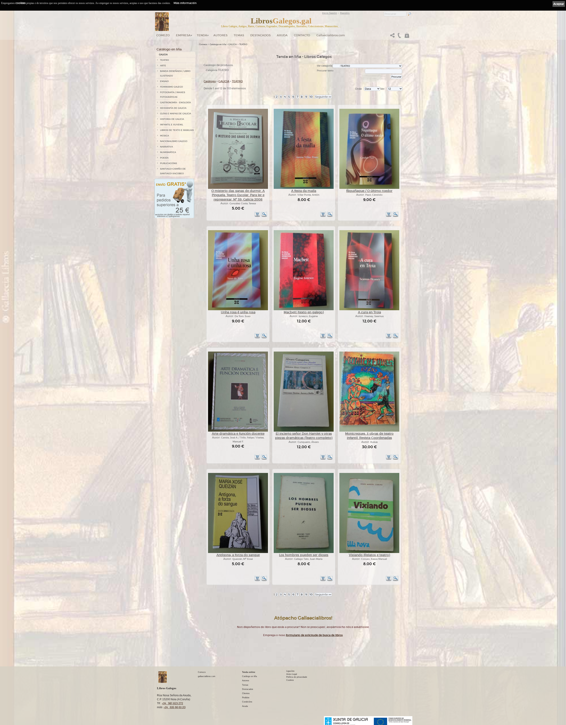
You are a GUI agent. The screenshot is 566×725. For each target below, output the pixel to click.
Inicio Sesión (329, 13)
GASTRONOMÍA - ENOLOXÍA (175, 102)
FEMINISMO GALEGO (171, 86)
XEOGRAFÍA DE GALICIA (173, 108)
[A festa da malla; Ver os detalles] (304, 188)
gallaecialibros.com (206, 676)
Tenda (202, 35)
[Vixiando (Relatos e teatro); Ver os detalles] (369, 552)
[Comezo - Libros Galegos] (162, 22)
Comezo (163, 35)
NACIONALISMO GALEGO (173, 141)
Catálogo (210, 81)
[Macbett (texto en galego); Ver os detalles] (304, 309)
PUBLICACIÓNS (168, 163)
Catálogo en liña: (169, 49)
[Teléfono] (398, 37)
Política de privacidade (296, 677)
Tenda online (248, 672)
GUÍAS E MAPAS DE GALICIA (175, 113)
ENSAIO (164, 81)
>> (323, 96)
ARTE (163, 65)
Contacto (302, 35)
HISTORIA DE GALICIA (172, 119)
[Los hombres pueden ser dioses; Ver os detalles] (304, 552)
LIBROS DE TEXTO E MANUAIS (177, 130)
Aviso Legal (291, 674)
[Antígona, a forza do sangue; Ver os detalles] (238, 552)
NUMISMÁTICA (168, 152)
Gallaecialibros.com (330, 35)
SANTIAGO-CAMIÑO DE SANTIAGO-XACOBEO (173, 171)
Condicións (247, 702)
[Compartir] (392, 37)
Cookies (290, 680)
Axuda (282, 35)
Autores (220, 35)
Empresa (183, 35)
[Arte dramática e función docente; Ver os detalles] (238, 430)
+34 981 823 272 (172, 703)
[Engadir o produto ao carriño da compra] (257, 216)
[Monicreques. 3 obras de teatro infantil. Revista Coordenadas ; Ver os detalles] (369, 430)
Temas (239, 35)
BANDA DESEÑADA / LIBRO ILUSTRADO (175, 73)
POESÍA (164, 157)
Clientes (246, 693)
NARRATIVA (166, 146)
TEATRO (164, 60)
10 (311, 96)
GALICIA (163, 54)
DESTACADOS (260, 35)
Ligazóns (290, 671)
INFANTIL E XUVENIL (171, 124)
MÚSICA (164, 135)
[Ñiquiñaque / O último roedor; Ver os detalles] (369, 188)
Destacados (247, 689)
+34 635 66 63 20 (174, 707)
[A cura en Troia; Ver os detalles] (369, 309)
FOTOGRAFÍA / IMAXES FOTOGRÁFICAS (172, 94)
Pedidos (245, 697)
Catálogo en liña (218, 44)
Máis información (185, 3)
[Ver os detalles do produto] (264, 216)
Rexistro (345, 13)
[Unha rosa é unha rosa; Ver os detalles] (238, 309)
